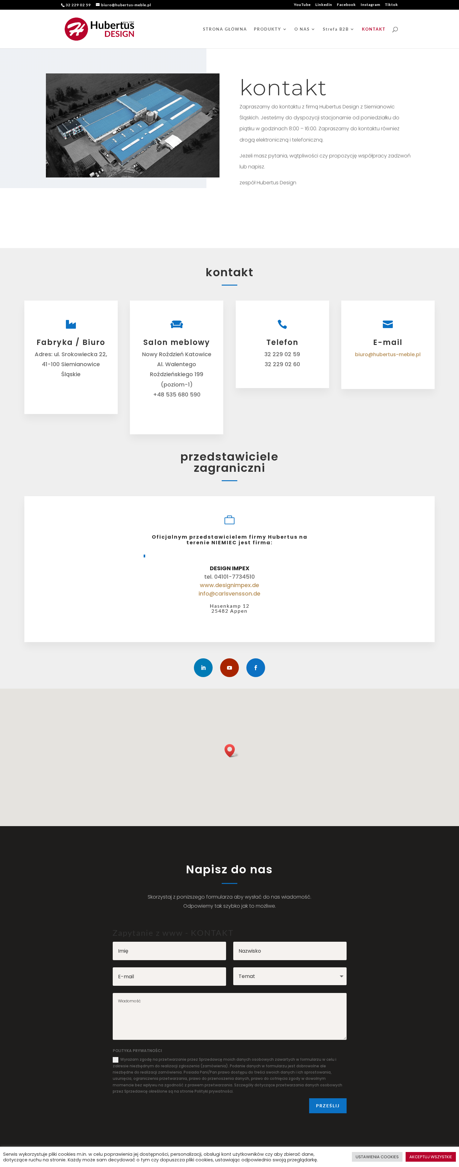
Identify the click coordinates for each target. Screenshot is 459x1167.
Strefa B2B (336, 29)
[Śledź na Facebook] (255, 667)
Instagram (370, 5)
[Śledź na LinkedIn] (203, 667)
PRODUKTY (267, 29)
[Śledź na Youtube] (229, 667)
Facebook (346, 5)
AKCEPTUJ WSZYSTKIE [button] (430, 1157)
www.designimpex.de (229, 585)
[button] (232, 750)
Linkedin (323, 5)
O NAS (302, 29)
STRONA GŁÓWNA (225, 29)
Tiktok (391, 5)
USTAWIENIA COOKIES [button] (377, 1157)
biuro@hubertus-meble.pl (388, 354)
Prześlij (328, 1105)
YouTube (302, 5)
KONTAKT (374, 29)
